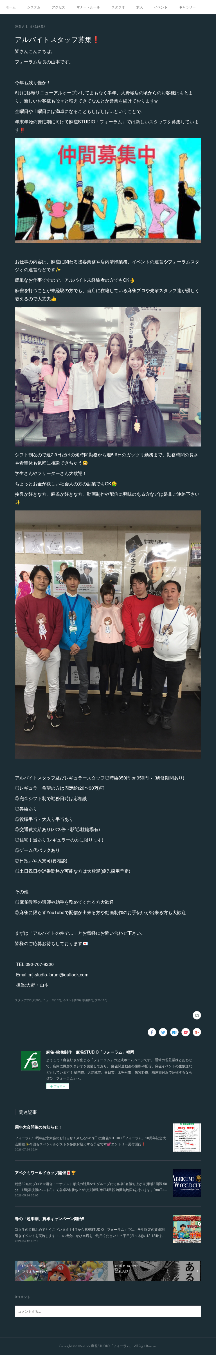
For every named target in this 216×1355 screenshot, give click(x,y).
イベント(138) (72, 1000)
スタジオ (118, 7)
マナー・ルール (88, 7)
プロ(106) (101, 1000)
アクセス (58, 7)
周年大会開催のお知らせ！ (38, 1127)
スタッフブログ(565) (28, 1000)
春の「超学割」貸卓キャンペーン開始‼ (49, 1218)
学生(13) (87, 1000)
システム (33, 7)
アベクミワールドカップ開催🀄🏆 (45, 1172)
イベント (161, 7)
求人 (139, 7)
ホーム (11, 7)
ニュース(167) (52, 1000)
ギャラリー (187, 7)
